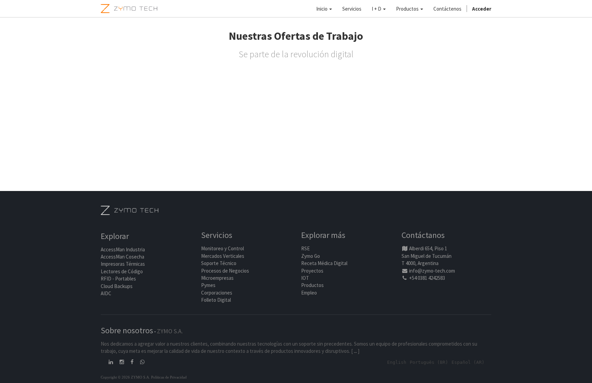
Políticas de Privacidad (169, 377)
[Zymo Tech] (129, 209)
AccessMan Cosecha (122, 256)
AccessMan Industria (123, 249)
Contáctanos (423, 235)
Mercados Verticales (222, 256)
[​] (111, 362)
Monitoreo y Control (222, 248)
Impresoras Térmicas (123, 264)
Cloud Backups (117, 286)
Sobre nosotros (127, 330)
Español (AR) (468, 362)
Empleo (309, 292)
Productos (312, 285)
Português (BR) (429, 362)
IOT (305, 278)
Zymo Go (310, 256)
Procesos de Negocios (225, 270)
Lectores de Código (122, 271)
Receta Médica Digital (324, 263)
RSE (305, 248)
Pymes (208, 285)
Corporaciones (216, 292)
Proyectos (312, 270)
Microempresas (217, 278)
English (396, 362)
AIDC (106, 293)
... (355, 351)
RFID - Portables (118, 278)
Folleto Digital (216, 300)
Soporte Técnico (218, 263)
